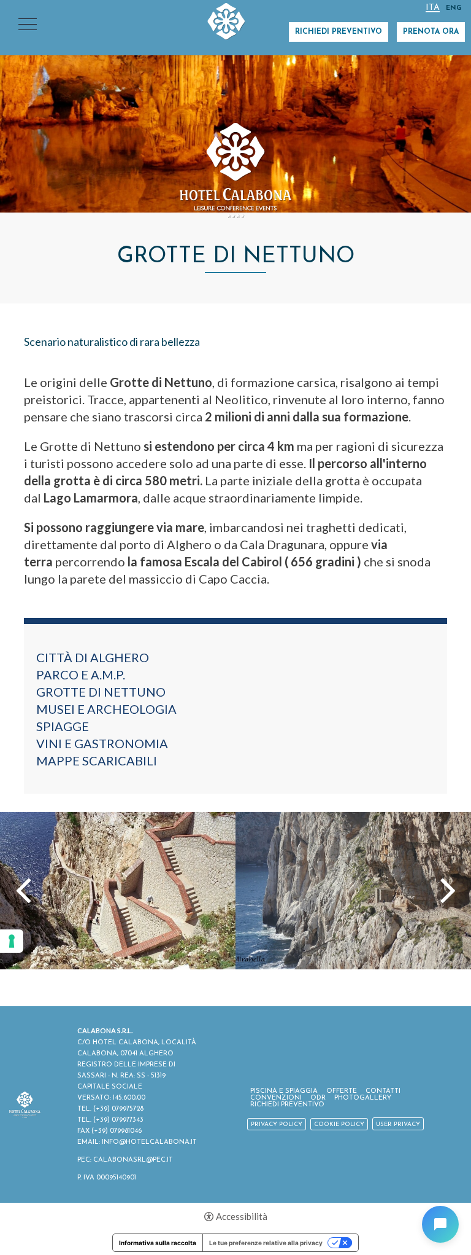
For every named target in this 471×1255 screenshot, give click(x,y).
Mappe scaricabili (96, 760)
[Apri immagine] (118, 890)
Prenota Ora (431, 32)
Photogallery (362, 1098)
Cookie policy (339, 1124)
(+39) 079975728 (118, 1109)
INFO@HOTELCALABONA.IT (149, 1142)
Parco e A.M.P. (80, 674)
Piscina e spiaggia (284, 1091)
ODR (318, 1098)
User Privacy (398, 1124)
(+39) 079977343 (118, 1120)
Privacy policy (276, 1124)
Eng (454, 8)
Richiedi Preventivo (338, 32)
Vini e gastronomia (102, 743)
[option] (235, 106)
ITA (433, 8)
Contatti (383, 1091)
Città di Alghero (92, 657)
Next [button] (448, 889)
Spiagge (62, 726)
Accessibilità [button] (241, 1216)
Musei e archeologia (106, 709)
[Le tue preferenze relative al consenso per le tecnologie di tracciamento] (11, 941)
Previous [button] (23, 889)
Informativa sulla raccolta (157, 1242)
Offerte (341, 1091)
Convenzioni (276, 1098)
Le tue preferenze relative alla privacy (266, 1242)
